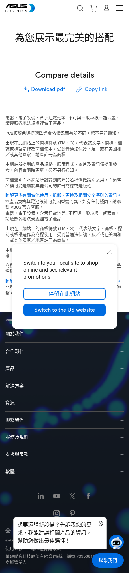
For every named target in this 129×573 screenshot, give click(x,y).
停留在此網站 (64, 294)
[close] (109, 251)
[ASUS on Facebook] (88, 497)
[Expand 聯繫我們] (122, 420)
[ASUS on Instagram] (56, 514)
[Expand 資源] (122, 403)
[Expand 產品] (122, 368)
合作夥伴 (14, 351)
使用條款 (13, 548)
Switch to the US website (64, 310)
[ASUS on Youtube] (56, 497)
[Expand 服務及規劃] (122, 437)
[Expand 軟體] (122, 471)
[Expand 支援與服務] (122, 454)
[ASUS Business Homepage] (20, 8)
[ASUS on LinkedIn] (40, 497)
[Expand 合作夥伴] (122, 351)
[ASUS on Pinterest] (72, 514)
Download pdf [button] (48, 89)
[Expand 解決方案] (122, 386)
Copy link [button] (96, 89)
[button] (80, 8)
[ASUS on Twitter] (72, 497)
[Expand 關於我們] (122, 334)
